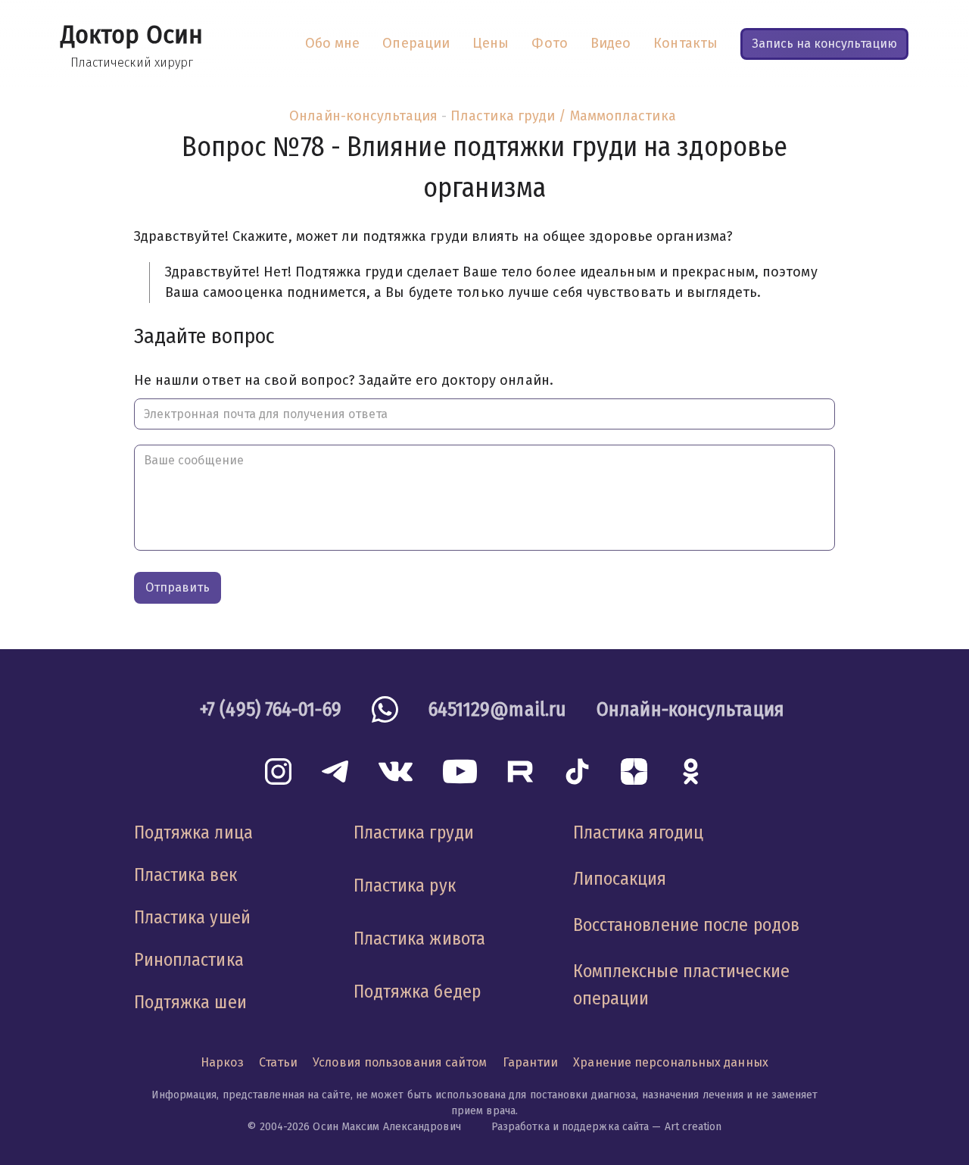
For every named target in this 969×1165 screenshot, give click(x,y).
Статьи (278, 1062)
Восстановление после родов (686, 924)
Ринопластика (189, 959)
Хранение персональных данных (670, 1062)
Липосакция (620, 878)
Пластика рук (405, 885)
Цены (490, 43)
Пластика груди (414, 832)
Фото (549, 43)
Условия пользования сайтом (400, 1062)
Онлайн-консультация (363, 116)
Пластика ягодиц (638, 832)
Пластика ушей (192, 917)
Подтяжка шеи (190, 1002)
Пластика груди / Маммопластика (563, 116)
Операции (416, 43)
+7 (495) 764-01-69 (270, 709)
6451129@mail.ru (497, 709)
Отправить (177, 587)
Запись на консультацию (824, 43)
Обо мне (332, 43)
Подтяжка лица (193, 832)
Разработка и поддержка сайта (570, 1126)
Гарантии (531, 1062)
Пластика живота (419, 938)
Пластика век (185, 874)
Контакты (685, 43)
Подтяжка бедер (417, 991)
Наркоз (222, 1062)
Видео (610, 43)
